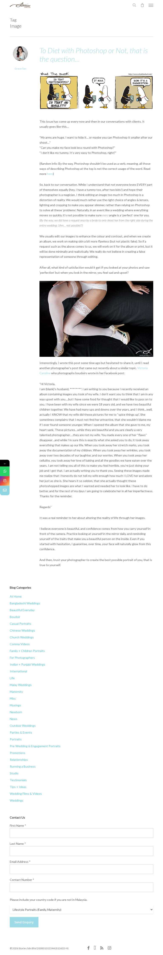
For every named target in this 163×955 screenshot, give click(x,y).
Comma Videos (20, 644)
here (50, 174)
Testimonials (18, 780)
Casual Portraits (20, 623)
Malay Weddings (21, 685)
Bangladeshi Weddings (25, 603)
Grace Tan (20, 68)
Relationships (19, 759)
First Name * (18, 825)
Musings (15, 705)
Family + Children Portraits (27, 651)
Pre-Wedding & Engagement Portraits (35, 746)
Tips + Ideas (18, 787)
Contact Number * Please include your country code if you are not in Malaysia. (48, 889)
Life (12, 678)
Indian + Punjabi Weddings (27, 664)
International (18, 671)
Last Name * (18, 843)
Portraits (16, 739)
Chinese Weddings (22, 630)
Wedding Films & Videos (26, 793)
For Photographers (22, 657)
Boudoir (15, 617)
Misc (13, 698)
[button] (151, 5)
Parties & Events (21, 732)
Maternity (16, 691)
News (13, 719)
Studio (14, 773)
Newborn (16, 712)
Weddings (16, 800)
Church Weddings (22, 637)
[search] (134, 5)
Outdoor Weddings (23, 725)
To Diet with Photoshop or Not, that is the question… (93, 54)
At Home (16, 596)
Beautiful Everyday (22, 610)
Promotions (17, 753)
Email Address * (20, 861)
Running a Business (23, 766)
